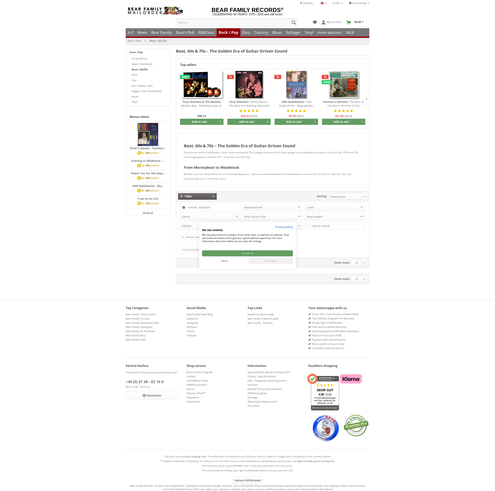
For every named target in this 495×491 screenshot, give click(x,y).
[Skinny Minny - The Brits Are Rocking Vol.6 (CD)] (249, 84)
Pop (134, 80)
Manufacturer (253, 207)
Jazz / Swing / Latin (142, 85)
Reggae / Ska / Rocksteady (147, 91)
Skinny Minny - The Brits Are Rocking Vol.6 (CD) (249, 103)
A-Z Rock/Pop (139, 58)
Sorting (322, 196)
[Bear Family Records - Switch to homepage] (156, 11)
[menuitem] (237, 22)
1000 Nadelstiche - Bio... (148, 186)
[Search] (294, 22)
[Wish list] (315, 22)
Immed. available (199, 207)
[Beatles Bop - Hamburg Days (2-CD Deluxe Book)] (202, 84)
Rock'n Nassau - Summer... (148, 148)
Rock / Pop (136, 52)
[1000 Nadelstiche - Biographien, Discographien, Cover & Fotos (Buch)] (296, 84)
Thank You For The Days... (148, 173)
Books (135, 96)
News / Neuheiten (142, 64)
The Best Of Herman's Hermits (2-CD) (343, 103)
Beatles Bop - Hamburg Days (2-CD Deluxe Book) (201, 104)
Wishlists (307, 3)
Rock (134, 75)
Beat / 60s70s (140, 69)
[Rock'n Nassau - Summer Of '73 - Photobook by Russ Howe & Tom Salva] (148, 134)
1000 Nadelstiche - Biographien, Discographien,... (296, 104)
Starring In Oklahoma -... (147, 161)
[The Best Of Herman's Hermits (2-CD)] (343, 84)
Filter (188, 196)
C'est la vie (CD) (148, 198)
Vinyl (134, 102)
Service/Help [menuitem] (359, 3)
